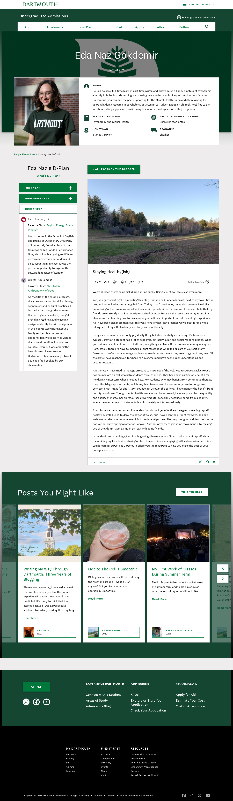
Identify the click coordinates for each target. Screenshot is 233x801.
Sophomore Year (37, 198)
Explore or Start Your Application (147, 702)
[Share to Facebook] (207, 461)
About (29, 27)
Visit (118, 27)
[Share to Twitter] (214, 461)
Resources (139, 748)
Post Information (98, 463)
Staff (68, 762)
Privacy (85, 795)
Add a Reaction (196, 282)
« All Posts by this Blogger (114, 169)
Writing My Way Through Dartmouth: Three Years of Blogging (47, 574)
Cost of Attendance (190, 706)
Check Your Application (148, 710)
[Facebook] (184, 795)
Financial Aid (186, 684)
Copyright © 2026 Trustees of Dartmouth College (50, 795)
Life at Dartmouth (89, 27)
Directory (106, 762)
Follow (184, 27)
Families (70, 770)
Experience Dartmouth (105, 684)
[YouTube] (208, 795)
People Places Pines (24, 154)
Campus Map (108, 758)
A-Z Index (106, 754)
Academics (55, 27)
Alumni (70, 766)
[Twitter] (199, 795)
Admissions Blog (98, 706)
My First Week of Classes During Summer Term (174, 571)
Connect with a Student (103, 694)
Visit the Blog (192, 491)
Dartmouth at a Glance (143, 754)
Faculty (70, 758)
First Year (32, 187)
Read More (31, 618)
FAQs (135, 694)
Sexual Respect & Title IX (145, 775)
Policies (98, 795)
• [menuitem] (79, 795)
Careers (135, 770)
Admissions (140, 684)
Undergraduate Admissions (43, 16)
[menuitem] (106, 698)
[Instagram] (191, 795)
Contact (111, 795)
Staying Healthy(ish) (49, 154)
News (104, 770)
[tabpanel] (153, 221)
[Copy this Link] (200, 461)
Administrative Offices (143, 762)
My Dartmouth (78, 748)
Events (104, 766)
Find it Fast (110, 748)
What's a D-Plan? (48, 176)
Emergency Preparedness (144, 766)
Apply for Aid (186, 694)
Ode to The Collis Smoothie (113, 569)
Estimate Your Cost (190, 700)
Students (71, 754)
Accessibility (138, 758)
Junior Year (34, 209)
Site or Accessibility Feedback (136, 795)
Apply (139, 27)
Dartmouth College (40, 4)
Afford (161, 27)
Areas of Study (97, 700)
